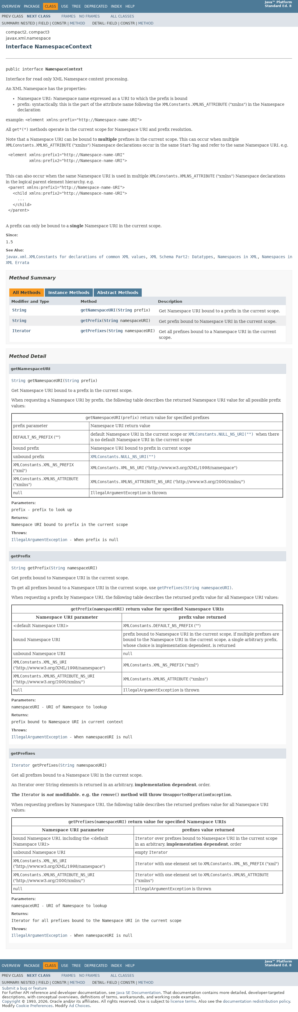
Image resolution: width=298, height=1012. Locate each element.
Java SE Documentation (138, 992)
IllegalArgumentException (39, 539)
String (19, 310)
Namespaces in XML (237, 256)
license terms (183, 1001)
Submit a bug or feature (24, 988)
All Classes (122, 16)
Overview (11, 6)
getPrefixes (93, 330)
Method (77, 23)
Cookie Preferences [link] (34, 1006)
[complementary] (34, 1006)
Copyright (11, 1001)
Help (129, 6)
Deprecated (95, 6)
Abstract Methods (117, 292)
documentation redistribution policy (256, 1001)
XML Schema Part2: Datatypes (181, 256)
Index (116, 6)
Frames (68, 16)
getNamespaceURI (98, 310)
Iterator (21, 330)
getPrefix (91, 320)
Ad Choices (79, 1006)
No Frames (89, 16)
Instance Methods (68, 292)
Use (64, 6)
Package (32, 6)
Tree (76, 6)
